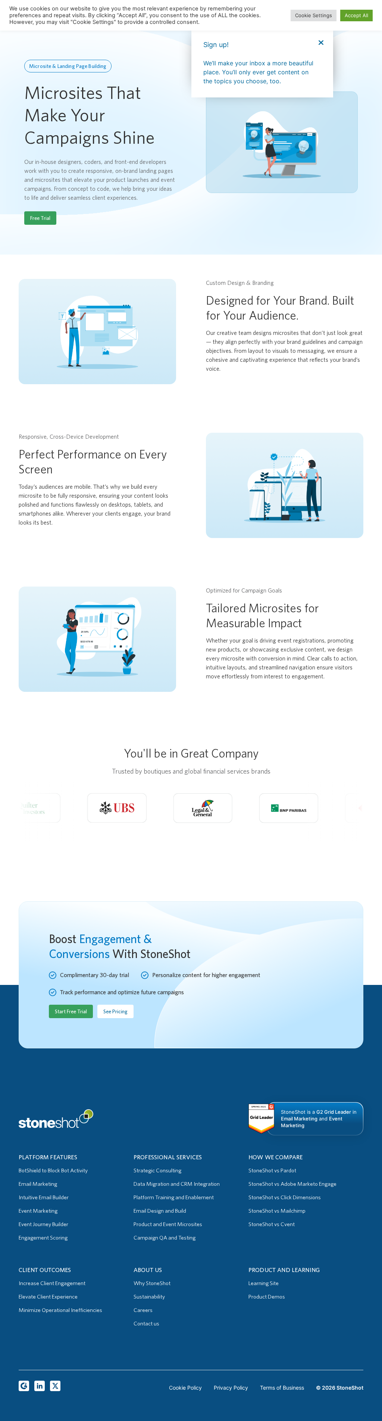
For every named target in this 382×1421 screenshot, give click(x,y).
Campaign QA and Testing (164, 1237)
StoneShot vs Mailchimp (277, 1210)
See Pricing (115, 1011)
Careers (143, 1310)
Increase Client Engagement (52, 1283)
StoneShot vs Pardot (272, 1170)
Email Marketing (38, 1184)
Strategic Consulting (157, 1170)
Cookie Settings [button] (313, 15)
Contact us (146, 1323)
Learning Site (263, 1283)
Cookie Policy (185, 1387)
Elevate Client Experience (48, 1296)
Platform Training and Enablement (174, 1197)
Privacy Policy (231, 1387)
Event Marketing (38, 1210)
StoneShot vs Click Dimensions (284, 1197)
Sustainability (149, 1296)
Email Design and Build (160, 1210)
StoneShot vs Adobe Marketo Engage (292, 1184)
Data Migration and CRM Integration (177, 1184)
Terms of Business (282, 1387)
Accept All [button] (356, 15)
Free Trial (40, 218)
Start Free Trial (71, 1011)
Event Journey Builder (43, 1224)
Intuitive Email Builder (44, 1197)
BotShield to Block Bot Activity (53, 1170)
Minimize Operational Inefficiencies (60, 1310)
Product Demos (266, 1296)
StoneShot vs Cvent (271, 1224)
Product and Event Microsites (168, 1224)
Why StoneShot (152, 1283)
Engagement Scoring (43, 1237)
